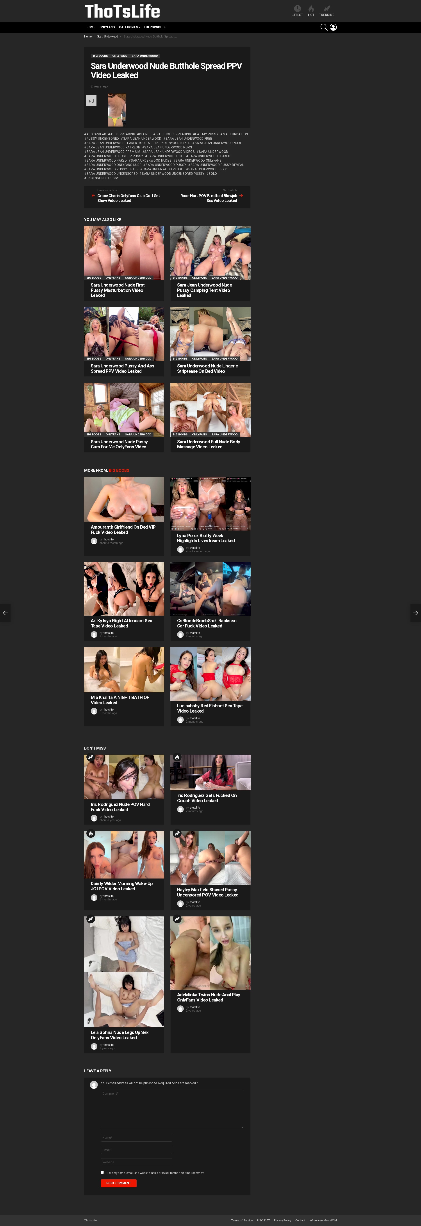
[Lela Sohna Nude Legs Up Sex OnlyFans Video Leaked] (124, 972)
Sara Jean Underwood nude (218, 143)
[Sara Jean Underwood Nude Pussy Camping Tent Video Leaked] (210, 253)
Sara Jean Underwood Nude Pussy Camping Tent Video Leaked (204, 290)
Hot (177, 757)
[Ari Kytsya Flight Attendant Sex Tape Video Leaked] (124, 589)
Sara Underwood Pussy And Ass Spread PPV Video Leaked (122, 368)
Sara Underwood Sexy (207, 169)
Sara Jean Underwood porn (168, 147)
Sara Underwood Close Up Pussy (115, 156)
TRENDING (327, 15)
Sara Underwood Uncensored (112, 173)
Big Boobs (93, 277)
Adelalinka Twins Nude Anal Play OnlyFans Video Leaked (208, 997)
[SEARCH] (324, 27)
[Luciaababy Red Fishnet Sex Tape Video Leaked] (210, 674)
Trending (90, 757)
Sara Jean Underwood (142, 138)
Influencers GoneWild (323, 1220)
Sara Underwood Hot (166, 156)
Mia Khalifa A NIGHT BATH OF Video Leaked (120, 700)
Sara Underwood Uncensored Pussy (173, 173)
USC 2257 (263, 1220)
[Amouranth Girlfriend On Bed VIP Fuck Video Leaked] (124, 499)
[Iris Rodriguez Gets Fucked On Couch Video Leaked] (210, 772)
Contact (300, 1220)
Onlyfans (107, 27)
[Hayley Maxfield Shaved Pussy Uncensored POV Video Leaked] (210, 858)
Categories (128, 27)
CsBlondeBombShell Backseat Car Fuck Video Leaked (207, 623)
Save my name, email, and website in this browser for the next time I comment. (156, 1172)
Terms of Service (242, 1220)
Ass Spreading (122, 134)
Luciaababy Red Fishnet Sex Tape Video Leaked (210, 708)
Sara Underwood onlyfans (198, 160)
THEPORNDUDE (155, 27)
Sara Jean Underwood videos (169, 151)
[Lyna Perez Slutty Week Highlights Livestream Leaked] (210, 503)
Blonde (145, 134)
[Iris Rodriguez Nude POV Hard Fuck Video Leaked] (124, 777)
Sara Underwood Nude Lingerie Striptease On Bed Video (207, 368)
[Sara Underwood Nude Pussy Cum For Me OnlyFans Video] (124, 410)
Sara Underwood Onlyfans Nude (114, 165)
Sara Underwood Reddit (163, 169)
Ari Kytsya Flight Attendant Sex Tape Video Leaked (121, 623)
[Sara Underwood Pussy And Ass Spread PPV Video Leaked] (124, 334)
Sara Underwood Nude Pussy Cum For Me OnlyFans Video (119, 444)
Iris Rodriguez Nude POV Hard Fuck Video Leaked (120, 807)
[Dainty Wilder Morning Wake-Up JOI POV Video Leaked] (124, 855)
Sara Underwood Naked (107, 160)
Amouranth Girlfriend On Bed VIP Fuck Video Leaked (123, 529)
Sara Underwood (213, 151)
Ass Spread (96, 134)
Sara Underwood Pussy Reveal (217, 165)
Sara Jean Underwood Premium (113, 151)
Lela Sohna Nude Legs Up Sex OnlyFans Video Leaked (120, 1035)
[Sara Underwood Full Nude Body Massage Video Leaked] (210, 410)
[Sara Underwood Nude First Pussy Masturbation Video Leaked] (124, 253)
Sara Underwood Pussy (166, 165)
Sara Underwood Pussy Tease (113, 169)
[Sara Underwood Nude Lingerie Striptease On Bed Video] (210, 334)
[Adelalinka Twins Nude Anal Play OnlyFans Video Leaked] (210, 953)
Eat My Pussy (206, 134)
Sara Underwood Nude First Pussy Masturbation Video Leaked (118, 290)
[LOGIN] (333, 27)
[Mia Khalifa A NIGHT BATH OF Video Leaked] (124, 669)
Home (90, 27)
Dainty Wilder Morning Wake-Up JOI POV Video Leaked (122, 886)
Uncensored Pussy (103, 178)
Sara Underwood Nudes (151, 160)
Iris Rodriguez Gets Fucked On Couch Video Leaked (207, 798)
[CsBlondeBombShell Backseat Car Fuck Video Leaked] (210, 589)
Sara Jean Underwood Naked (166, 143)
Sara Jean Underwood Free (189, 138)
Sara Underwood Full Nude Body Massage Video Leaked (208, 444)
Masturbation (235, 134)
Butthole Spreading (173, 134)
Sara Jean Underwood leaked (112, 143)
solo (213, 173)
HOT (311, 15)
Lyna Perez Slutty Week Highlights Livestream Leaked (206, 538)
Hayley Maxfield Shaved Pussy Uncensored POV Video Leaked (208, 892)
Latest (297, 15)
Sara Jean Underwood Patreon (113, 147)
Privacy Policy (282, 1220)
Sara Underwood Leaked (209, 156)
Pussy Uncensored (103, 138)
